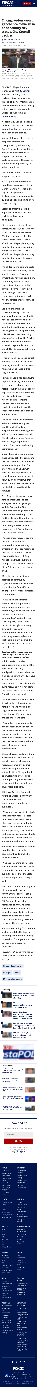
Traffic (5, 1199)
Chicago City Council (18, 42)
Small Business (7, 1270)
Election (19, 1202)
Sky (3, 1244)
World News (6, 1176)
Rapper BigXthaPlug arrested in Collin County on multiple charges (13, 1097)
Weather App (21, 1183)
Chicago (31, 105)
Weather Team (22, 1180)
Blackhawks (5, 1232)
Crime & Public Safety (6, 1179)
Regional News (21, 1279)
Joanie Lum (7, 40)
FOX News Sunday (5, 1193)
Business (5, 1255)
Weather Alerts (22, 1175)
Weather (21, 1167)
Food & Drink (21, 1237)
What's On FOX (22, 1232)
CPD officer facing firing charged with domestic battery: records (22, 1035)
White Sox (5, 1239)
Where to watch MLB (22, 1318)
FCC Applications (7, 1330)
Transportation (7, 1202)
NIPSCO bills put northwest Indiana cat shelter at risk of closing (24, 996)
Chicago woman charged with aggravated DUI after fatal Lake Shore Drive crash (24, 1026)
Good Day (5, 1183)
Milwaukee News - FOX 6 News (22, 1285)
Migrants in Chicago (12, 979)
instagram (16, 1361)
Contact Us (5, 1315)
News (17, 972)
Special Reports (7, 1185)
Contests (5, 1318)
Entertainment (24, 1226)
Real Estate (5, 1268)
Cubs (3, 1237)
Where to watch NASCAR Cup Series (22, 1323)
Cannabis (20, 1260)
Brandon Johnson (22, 1217)
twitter (20, 1361)
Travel (4, 1205)
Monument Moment (5, 1294)
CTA (3, 1207)
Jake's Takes (21, 1229)
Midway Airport (7, 1215)
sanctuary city (9, 116)
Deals (3, 1260)
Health (20, 1252)
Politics (20, 1199)
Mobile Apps (6, 1308)
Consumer (5, 1258)
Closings (19, 1178)
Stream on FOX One (22, 1304)
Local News (5, 1171)
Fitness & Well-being (22, 1264)
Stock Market (6, 1273)
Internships (5, 1325)
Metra (4, 1210)
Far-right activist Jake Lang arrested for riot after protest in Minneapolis (12, 1079)
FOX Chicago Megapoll (6, 1188)
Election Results (22, 1205)
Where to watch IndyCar (22, 1329)
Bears (4, 1229)
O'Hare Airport (6, 1212)
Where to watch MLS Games (22, 1350)
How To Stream (7, 1306)
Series (4, 1278)
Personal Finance (7, 1265)
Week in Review (7, 1284)
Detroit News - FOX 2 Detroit (22, 1289)
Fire (3, 1242)
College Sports (6, 1247)
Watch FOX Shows (20, 1243)
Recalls (19, 1270)
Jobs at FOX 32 (7, 1323)
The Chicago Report (21, 1208)
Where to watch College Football (22, 1314)
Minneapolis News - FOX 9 (21, 1293)
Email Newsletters (6, 1312)
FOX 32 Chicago (6, 42)
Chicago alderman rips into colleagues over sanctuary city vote (17, 70)
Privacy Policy (20, 1151)
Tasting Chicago (7, 1291)
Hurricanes (20, 1185)
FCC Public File (6, 1328)
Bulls (3, 1234)
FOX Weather (21, 1188)
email (24, 1361)
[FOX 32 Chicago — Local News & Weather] (8, 3)
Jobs (3, 1263)
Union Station (6, 1217)
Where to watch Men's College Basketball (22, 1334)
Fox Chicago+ (21, 1234)
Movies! (19, 1239)
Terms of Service (20, 1153)
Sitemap (4, 1333)
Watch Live (27, 3)
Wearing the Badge (6, 1287)
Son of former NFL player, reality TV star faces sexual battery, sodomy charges (12, 1070)
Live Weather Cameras (21, 1172)
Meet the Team (7, 1320)
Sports (5, 1226)
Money (5, 1252)
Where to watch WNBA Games (22, 1345)
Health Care (21, 1267)
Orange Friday (6, 1297)
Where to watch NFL (22, 1309)
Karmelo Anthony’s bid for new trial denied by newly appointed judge (12, 1089)
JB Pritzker (20, 1214)
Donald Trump (22, 1212)
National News (7, 1173)
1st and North (6, 1281)
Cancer (19, 1255)
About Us (6, 1303)
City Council (24, 90)
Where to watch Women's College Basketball (22, 1340)
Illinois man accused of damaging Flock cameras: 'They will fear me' (23, 1005)
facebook (12, 1361)
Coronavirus (21, 1258)
